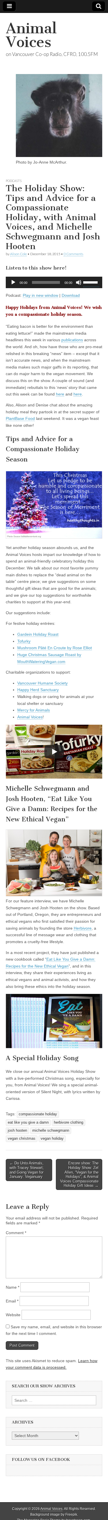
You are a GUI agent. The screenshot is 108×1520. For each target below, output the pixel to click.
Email (12, 1301)
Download (71, 295)
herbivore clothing (68, 1122)
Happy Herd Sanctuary (38, 689)
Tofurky (24, 641)
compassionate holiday (38, 1114)
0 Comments (73, 254)
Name (12, 1287)
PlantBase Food (20, 418)
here (60, 394)
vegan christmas (21, 1139)
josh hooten (17, 1131)
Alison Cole (18, 254)
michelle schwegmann (50, 1131)
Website (13, 1314)
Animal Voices (31, 35)
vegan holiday (52, 1139)
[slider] (91, 282)
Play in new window (40, 295)
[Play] (13, 282)
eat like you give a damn (28, 1122)
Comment (16, 1232)
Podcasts (14, 181)
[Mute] (79, 282)
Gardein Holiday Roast (37, 634)
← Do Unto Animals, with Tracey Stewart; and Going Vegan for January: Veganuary (27, 1170)
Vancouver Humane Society (42, 683)
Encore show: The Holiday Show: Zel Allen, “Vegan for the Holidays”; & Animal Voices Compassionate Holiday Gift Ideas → (79, 1174)
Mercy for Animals (33, 710)
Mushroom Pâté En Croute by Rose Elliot (54, 647)
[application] (54, 282)
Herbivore (83, 928)
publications (72, 340)
